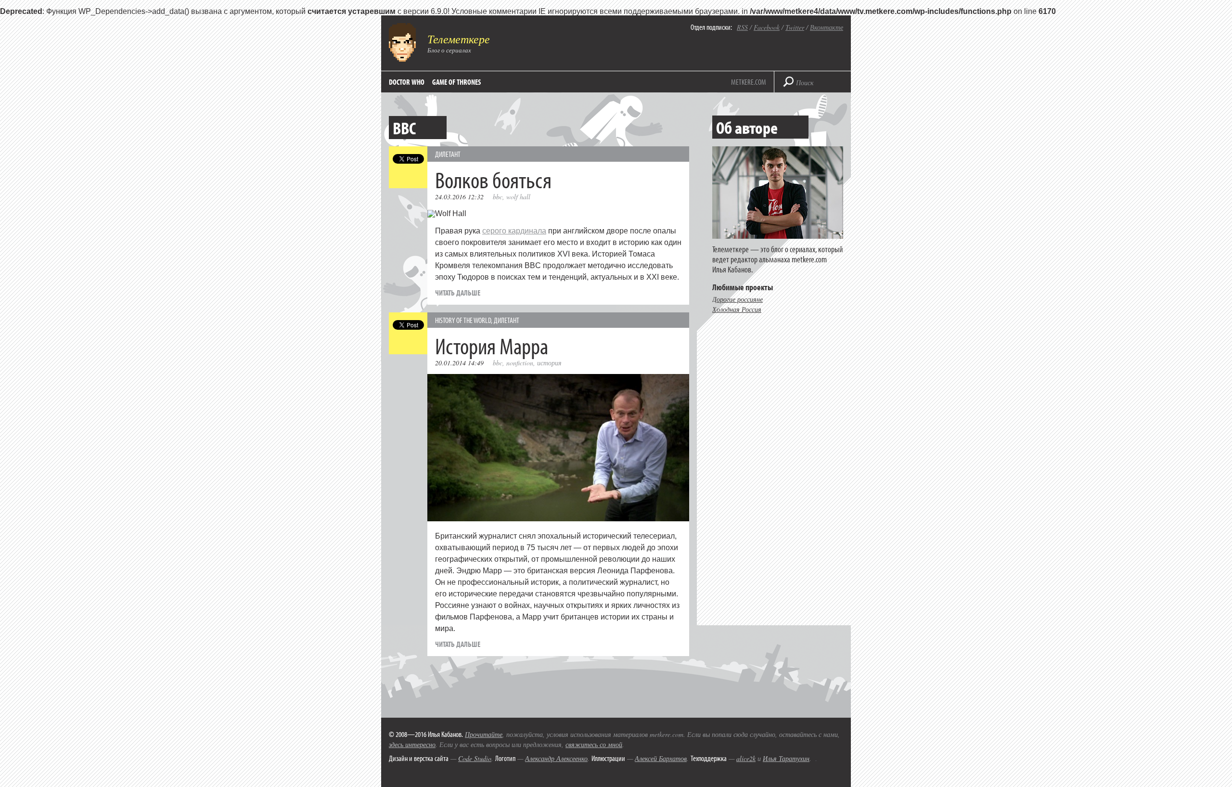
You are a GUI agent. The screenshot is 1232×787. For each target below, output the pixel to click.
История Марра (491, 345)
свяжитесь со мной (593, 744)
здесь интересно (412, 744)
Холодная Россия (736, 309)
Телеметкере (458, 38)
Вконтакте (826, 27)
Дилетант (448, 154)
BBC (497, 196)
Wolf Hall (518, 196)
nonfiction (519, 362)
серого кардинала (514, 231)
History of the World (463, 320)
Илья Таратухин (786, 758)
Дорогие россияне (737, 299)
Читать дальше (457, 292)
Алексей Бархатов (661, 758)
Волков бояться (493, 179)
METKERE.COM (748, 82)
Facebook (767, 27)
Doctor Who (406, 82)
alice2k (746, 758)
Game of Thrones (456, 82)
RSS (742, 27)
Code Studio (474, 758)
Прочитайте (483, 734)
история (549, 362)
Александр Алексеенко (556, 758)
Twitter (794, 27)
